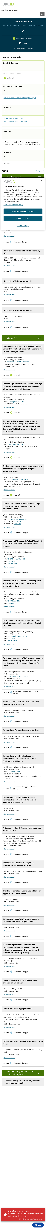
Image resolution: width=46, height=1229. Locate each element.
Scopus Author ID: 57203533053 (15, 121)
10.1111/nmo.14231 (14, 601)
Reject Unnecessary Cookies (23, 211)
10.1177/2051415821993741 (17, 519)
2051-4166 (17, 524)
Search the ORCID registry (10, 10)
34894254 (11, 561)
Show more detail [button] (9, 236)
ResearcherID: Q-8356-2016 (14, 118)
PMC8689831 (12, 563)
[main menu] (42, 4)
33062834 (11, 638)
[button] (40, 171)
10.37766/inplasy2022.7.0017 (17, 479)
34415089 (11, 603)
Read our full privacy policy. (13, 205)
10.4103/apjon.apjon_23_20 (17, 636)
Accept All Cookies (23, 219)
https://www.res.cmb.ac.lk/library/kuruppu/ (20, 98)
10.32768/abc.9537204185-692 (18, 362)
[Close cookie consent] (41, 180)
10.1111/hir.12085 (13, 772)
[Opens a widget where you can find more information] (38, 1225)
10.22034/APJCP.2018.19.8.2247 (18, 676)
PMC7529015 (12, 641)
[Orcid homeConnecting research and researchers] (8, 4)
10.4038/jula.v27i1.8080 (15, 444)
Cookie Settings (23, 226)
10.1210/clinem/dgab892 (16, 559)
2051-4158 (17, 521)
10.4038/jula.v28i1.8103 (15, 402)
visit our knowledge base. (17, 1216)
